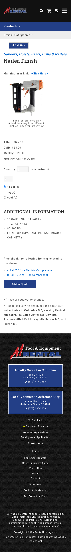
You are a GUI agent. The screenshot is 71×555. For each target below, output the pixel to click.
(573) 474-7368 (36, 381)
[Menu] (64, 11)
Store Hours (35, 443)
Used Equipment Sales (35, 463)
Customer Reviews (36, 426)
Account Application (35, 432)
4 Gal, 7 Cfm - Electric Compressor (29, 270)
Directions (35, 484)
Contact (35, 478)
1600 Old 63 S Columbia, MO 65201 (35, 376)
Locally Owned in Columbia (35, 370)
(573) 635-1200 (36, 408)
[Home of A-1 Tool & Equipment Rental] (35, 359)
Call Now (19, 45)
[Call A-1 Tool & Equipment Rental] (56, 11)
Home (35, 451)
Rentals (35, 458)
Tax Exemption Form (35, 496)
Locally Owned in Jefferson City (35, 397)
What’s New (35, 468)
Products (11, 26)
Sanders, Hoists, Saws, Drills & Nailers (35, 54)
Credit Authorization (35, 490)
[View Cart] (49, 11)
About (35, 473)
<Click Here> (39, 73)
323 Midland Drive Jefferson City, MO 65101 (35, 403)
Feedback (37, 420)
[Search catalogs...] (41, 11)
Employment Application (35, 437)
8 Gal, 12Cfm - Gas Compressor (27, 275)
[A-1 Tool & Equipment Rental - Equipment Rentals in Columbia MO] (15, 13)
